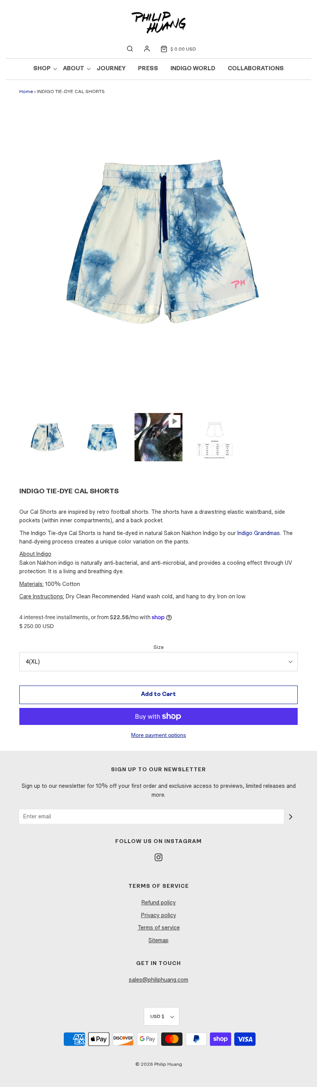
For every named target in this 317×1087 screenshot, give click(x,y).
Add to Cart (158, 695)
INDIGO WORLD (192, 69)
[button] (46, 437)
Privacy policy (158, 915)
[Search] (129, 48)
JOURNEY (111, 69)
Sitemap (158, 940)
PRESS (148, 69)
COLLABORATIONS (256, 69)
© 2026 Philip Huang (158, 1064)
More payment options (158, 735)
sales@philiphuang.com (158, 979)
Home (26, 91)
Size (158, 647)
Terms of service (159, 927)
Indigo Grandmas (258, 533)
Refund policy (158, 902)
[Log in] (146, 48)
